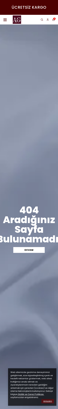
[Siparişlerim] (47, 19)
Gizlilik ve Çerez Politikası (31, 394)
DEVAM (29, 250)
